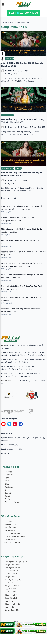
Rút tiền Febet (10, 530)
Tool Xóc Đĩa (9, 583)
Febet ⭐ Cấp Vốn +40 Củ (23, 13)
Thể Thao (8, 472)
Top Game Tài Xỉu (11, 571)
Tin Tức (11, 22)
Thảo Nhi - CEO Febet (18, 70)
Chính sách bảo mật (12, 533)
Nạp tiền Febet (10, 527)
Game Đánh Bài (11, 598)
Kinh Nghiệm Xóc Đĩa (13, 580)
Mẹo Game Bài (10, 601)
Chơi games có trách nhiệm (15, 536)
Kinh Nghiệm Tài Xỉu (12, 568)
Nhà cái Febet (6, 381)
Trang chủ (4, 22)
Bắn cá (7, 496)
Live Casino (9, 475)
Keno (6, 490)
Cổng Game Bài (11, 595)
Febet (3, 345)
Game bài (8, 481)
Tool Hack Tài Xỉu (11, 574)
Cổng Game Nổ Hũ (8, 58)
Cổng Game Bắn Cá (12, 604)
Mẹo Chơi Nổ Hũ (11, 589)
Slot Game (9, 487)
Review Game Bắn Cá (13, 610)
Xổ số (7, 484)
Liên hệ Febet (10, 539)
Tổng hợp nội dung (12, 502)
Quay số (8, 493)
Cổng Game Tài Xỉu (12, 565)
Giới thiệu (8, 521)
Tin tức (18, 168)
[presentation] (23, 43)
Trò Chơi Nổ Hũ (11, 592)
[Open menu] (3, 4)
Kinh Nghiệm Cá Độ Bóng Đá (16, 562)
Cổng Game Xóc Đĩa (12, 577)
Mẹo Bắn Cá (9, 607)
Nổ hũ (7, 478)
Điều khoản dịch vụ (12, 542)
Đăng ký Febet (10, 524)
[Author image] (2, 70)
